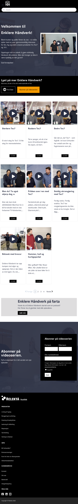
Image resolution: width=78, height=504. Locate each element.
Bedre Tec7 (59, 128)
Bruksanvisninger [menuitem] (7, 452)
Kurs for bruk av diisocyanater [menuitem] (11, 456)
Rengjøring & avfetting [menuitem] (8, 416)
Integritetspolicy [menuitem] (7, 484)
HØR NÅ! (22, 313)
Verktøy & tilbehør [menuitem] (7, 437)
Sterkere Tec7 (8, 128)
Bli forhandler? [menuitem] (6, 448)
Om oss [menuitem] (4, 475)
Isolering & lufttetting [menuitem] (8, 424)
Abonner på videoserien (28, 89)
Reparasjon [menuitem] (5, 428)
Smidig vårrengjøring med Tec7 (64, 193)
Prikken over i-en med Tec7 (38, 193)
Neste (49, 291)
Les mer (13, 155)
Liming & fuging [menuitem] (6, 412)
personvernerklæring (50, 367)
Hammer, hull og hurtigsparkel (36, 255)
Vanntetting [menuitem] (5, 433)
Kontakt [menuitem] (4, 471)
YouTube (10, 89)
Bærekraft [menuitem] (5, 479)
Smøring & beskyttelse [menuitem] (8, 420)
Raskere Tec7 (34, 128)
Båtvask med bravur (11, 253)
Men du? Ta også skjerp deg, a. (10, 193)
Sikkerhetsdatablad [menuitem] (8, 461)
